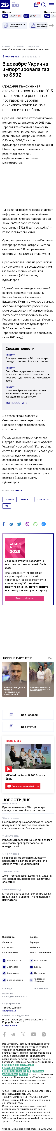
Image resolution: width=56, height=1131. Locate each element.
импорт (25, 499)
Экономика (8, 936)
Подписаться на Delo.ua (25, 786)
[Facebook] (3, 524)
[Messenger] (43, 524)
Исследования (15, 980)
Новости (10, 354)
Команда (7, 988)
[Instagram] (44, 1034)
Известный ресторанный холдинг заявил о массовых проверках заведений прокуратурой (25, 393)
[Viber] (27, 524)
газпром (9, 499)
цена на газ (43, 499)
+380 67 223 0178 (12, 1007)
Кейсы (37, 967)
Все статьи (28, 727)
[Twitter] (19, 524)
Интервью (40, 973)
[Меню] (51, 4)
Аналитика (13, 973)
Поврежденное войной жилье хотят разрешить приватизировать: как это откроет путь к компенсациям (24, 861)
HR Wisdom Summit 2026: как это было (26, 777)
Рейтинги (35, 947)
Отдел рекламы (39, 988)
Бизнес (33, 936)
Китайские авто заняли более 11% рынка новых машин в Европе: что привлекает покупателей (26, 897)
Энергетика (10, 56)
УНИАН (18, 490)
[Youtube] (33, 1034)
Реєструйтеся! (25, 598)
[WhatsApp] (35, 524)
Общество (8, 947)
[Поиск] (43, 4)
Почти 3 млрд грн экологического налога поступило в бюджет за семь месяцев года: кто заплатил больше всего (27, 376)
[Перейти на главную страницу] (5, 4)
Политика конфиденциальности (14, 995)
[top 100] (15, 4)
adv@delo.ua (9, 1010)
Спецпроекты (10, 952)
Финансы (7, 942)
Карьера (34, 942)
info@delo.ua (9, 1025)
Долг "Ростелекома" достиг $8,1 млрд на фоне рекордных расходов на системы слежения (26, 879)
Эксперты (12, 967)
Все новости (14, 403)
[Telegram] (10, 524)
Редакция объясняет (40, 980)
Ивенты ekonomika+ (40, 952)
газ (6, 506)
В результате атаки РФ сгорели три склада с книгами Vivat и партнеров (26, 360)
